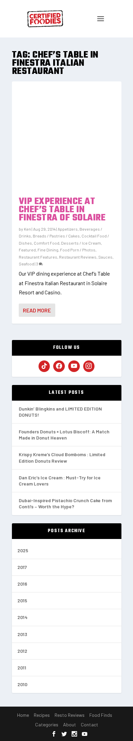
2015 (22, 600)
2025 (22, 550)
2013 (22, 634)
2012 (22, 651)
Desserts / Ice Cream (81, 243)
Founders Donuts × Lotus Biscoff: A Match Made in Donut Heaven (64, 435)
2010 (22, 684)
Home (23, 715)
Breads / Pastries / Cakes (56, 235)
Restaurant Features (38, 256)
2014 (22, 617)
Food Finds (100, 715)
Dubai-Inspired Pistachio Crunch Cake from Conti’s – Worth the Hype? (65, 503)
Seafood (26, 263)
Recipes (42, 715)
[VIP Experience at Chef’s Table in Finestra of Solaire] (66, 136)
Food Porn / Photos (77, 249)
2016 (22, 584)
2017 (22, 567)
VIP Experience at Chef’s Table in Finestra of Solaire (62, 209)
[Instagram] (89, 366)
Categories (46, 724)
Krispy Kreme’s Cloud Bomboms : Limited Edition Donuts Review (62, 457)
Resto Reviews (70, 715)
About (69, 724)
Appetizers (68, 229)
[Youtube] (74, 366)
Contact (89, 724)
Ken (27, 229)
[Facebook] (58, 366)
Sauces (105, 256)
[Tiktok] (44, 366)
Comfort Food (46, 243)
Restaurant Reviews (78, 256)
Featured (27, 249)
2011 (21, 667)
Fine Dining (48, 249)
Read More (37, 310)
